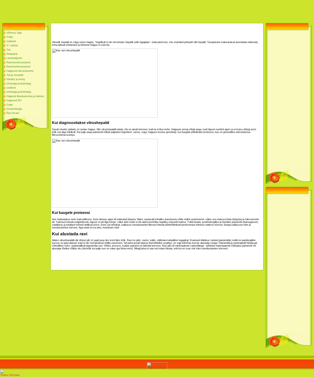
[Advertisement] (83, 10)
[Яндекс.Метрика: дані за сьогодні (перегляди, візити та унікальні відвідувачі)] (157, 365)
